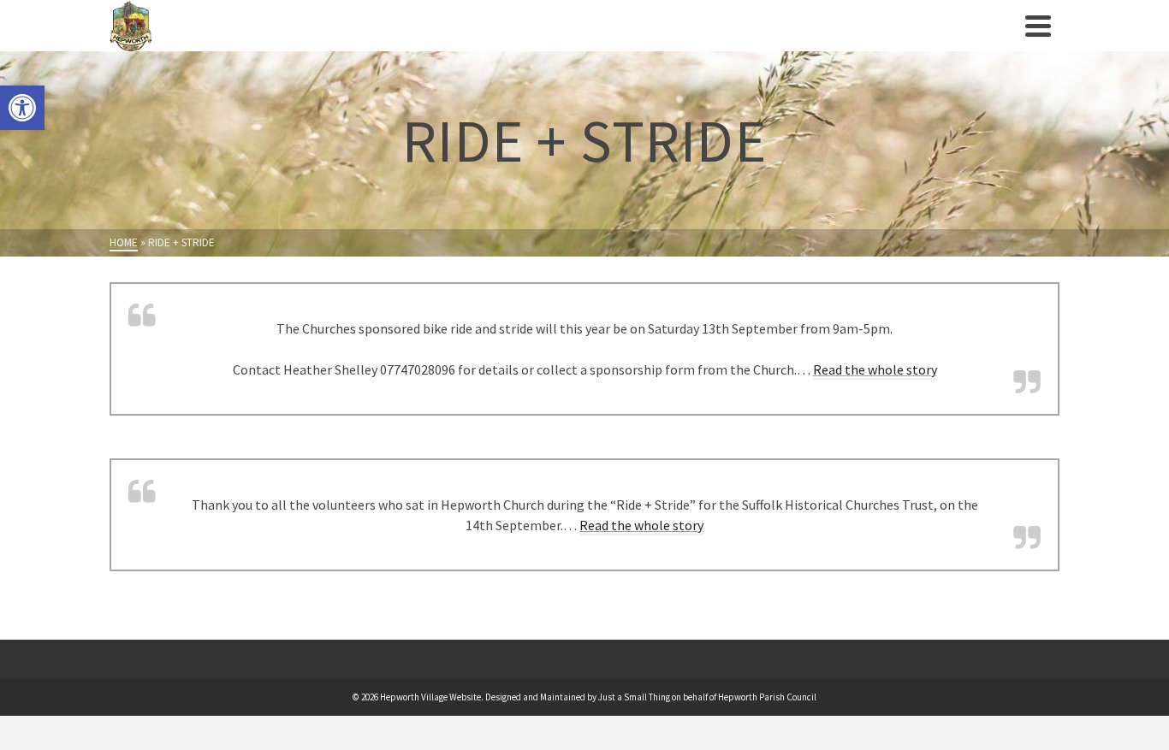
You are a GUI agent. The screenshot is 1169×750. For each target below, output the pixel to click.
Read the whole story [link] (875, 369)
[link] (22, 108)
